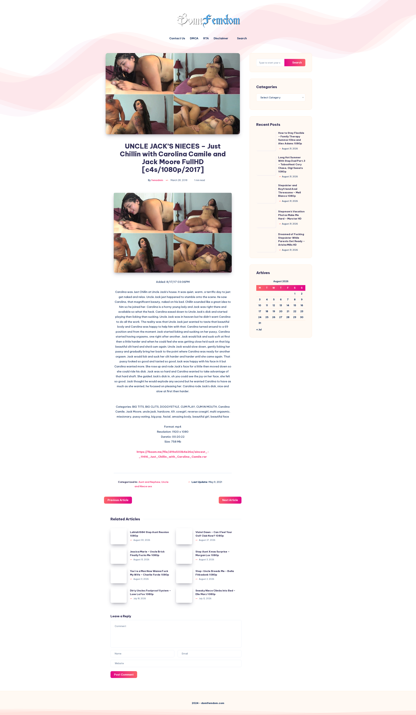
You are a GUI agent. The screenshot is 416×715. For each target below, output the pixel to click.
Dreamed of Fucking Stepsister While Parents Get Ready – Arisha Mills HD (291, 239)
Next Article (230, 500)
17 (260, 311)
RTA (206, 38)
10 (259, 305)
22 (294, 311)
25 (266, 317)
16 (301, 305)
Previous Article (118, 500)
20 (280, 311)
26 (273, 317)
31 (260, 323)
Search (297, 62)
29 (294, 317)
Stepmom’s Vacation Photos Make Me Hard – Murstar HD (291, 215)
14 (287, 305)
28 (287, 317)
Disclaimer (221, 38)
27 (280, 317)
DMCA (194, 38)
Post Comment (124, 674)
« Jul (259, 329)
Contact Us (177, 38)
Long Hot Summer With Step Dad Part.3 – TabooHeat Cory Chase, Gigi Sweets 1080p (291, 164)
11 (267, 305)
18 (267, 311)
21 (288, 311)
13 (281, 305)
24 (259, 317)
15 (294, 305)
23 (301, 311)
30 (301, 317)
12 (274, 305)
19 (274, 311)
